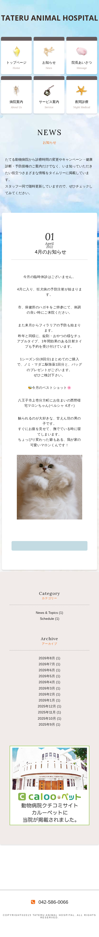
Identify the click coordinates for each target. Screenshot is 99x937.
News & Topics (47, 613)
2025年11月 (47, 712)
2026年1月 (47, 700)
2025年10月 (47, 718)
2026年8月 (47, 658)
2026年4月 (47, 682)
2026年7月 (47, 664)
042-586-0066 (53, 902)
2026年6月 (47, 670)
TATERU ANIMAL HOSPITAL (49, 18)
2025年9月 (47, 724)
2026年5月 (47, 676)
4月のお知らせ (50, 251)
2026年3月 (47, 688)
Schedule (47, 619)
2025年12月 (47, 706)
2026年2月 (47, 694)
